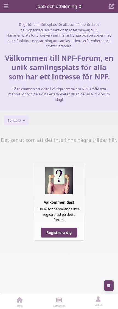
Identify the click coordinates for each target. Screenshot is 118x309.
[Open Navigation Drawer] (5, 6)
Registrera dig (59, 232)
